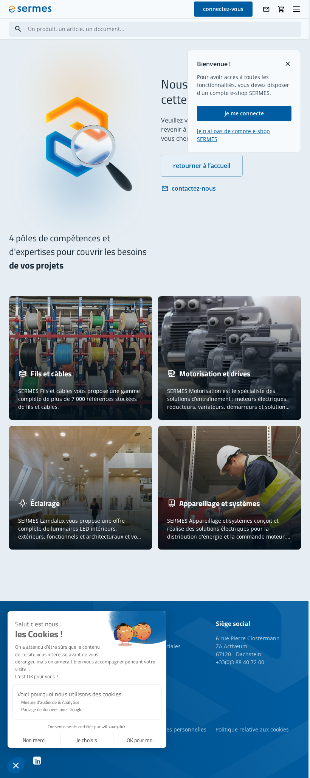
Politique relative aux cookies (252, 729)
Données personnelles (178, 729)
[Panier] (281, 9)
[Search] (18, 29)
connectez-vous (223, 8)
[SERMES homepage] (30, 9)
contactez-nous (194, 188)
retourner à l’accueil (201, 166)
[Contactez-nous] (266, 9)
